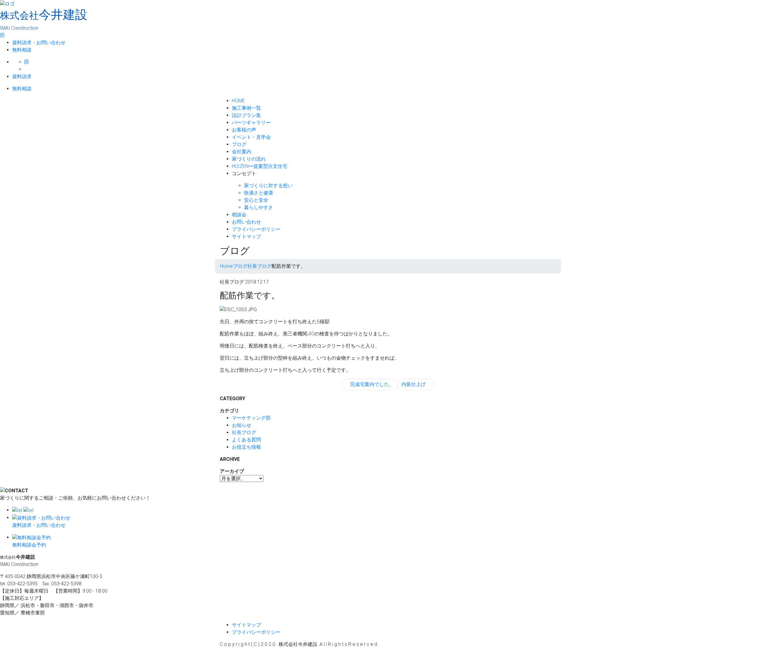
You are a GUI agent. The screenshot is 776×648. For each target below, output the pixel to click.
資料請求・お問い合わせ (38, 42)
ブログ (239, 144)
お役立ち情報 (246, 447)
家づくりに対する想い (268, 185)
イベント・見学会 (251, 137)
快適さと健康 (258, 193)
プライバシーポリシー (256, 229)
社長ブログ (244, 432)
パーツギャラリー (251, 122)
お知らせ (241, 425)
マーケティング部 (251, 418)
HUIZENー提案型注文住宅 (259, 166)
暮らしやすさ (258, 207)
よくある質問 (246, 440)
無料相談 (22, 50)
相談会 (239, 215)
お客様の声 (244, 130)
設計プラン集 (246, 115)
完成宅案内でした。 (371, 384)
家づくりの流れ (249, 159)
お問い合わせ (246, 222)
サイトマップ (246, 236)
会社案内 (241, 152)
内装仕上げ (414, 384)
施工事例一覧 (246, 108)
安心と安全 (256, 200)
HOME (238, 101)
